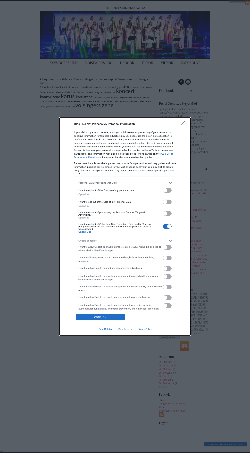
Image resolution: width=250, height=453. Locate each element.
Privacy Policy (144, 329)
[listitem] (125, 183)
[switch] (167, 190)
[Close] (184, 124)
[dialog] (125, 226)
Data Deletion (105, 329)
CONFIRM (100, 317)
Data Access (125, 329)
